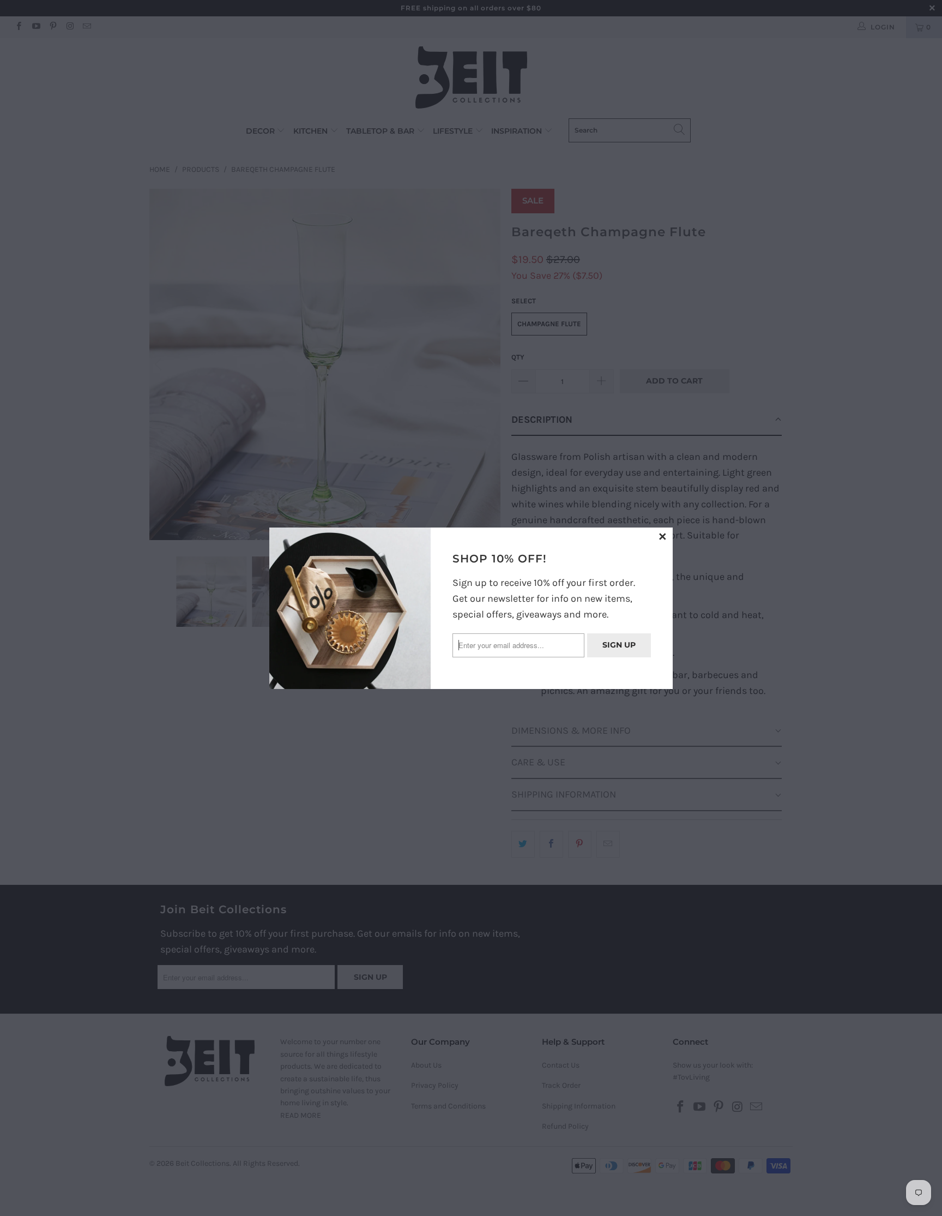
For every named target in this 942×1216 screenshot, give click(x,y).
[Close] (663, 537)
